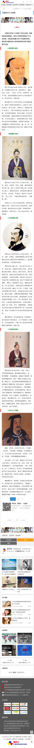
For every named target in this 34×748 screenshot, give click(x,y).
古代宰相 (8, 540)
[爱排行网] (17, 743)
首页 (4, 4)
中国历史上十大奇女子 (8, 589)
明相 (8, 543)
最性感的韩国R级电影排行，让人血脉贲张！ (16, 695)
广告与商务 (27, 739)
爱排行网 (19, 551)
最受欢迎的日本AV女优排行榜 (12, 687)
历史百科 (15, 4)
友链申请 (14, 739)
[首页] (31, 732)
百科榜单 (9, 4)
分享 (24, 520)
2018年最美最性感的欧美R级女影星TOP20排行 (17, 690)
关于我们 (24, 736)
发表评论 (17, 8)
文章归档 (8, 739)
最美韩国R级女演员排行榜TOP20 (13, 684)
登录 (14, 672)
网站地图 (20, 739)
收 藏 (17, 27)
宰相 (17, 33)
